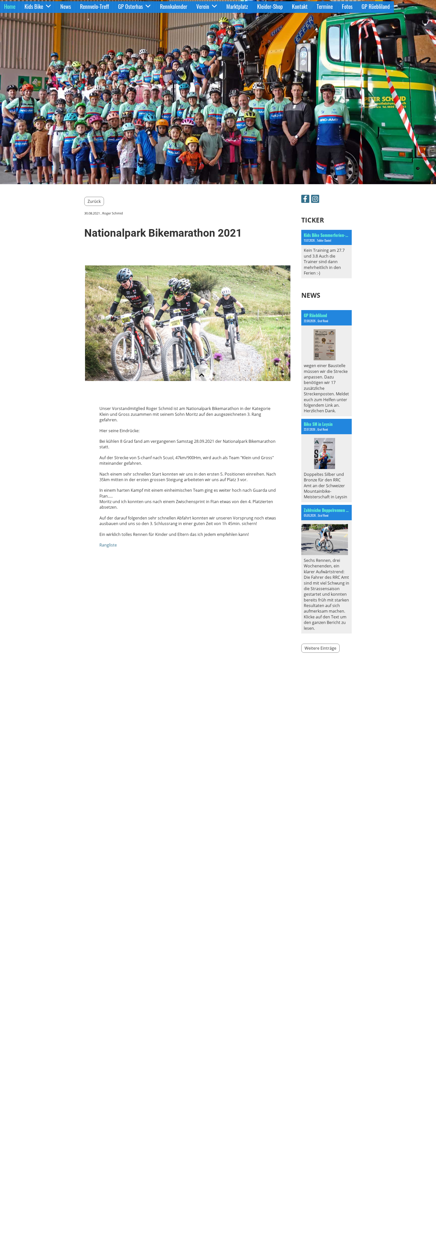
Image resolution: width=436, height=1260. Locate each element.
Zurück (94, 201)
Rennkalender (173, 6)
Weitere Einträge (320, 648)
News (65, 6)
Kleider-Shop (270, 6)
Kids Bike (33, 6)
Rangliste (108, 545)
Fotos (347, 6)
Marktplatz (237, 6)
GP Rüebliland (376, 6)
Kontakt (300, 6)
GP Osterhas (130, 6)
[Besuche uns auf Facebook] (305, 199)
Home (9, 6)
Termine (325, 6)
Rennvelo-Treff (94, 6)
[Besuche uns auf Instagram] (315, 199)
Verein (202, 6)
